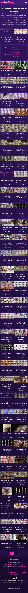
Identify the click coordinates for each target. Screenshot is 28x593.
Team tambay (15, 56)
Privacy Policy (21, 570)
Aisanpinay (15, 46)
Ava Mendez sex (15, 51)
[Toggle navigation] (26, 2)
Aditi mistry (15, 49)
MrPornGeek (22, 566)
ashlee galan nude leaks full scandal (15, 54)
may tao (15, 47)
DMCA (11, 572)
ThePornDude (14, 566)
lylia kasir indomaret (15, 52)
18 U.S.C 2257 (13, 570)
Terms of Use (5, 572)
